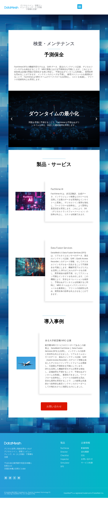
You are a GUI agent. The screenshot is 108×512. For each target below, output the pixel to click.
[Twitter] (10, 477)
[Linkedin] (5, 477)
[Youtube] (18, 477)
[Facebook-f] (14, 477)
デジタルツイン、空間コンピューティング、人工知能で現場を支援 (31, 7)
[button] (79, 6)
